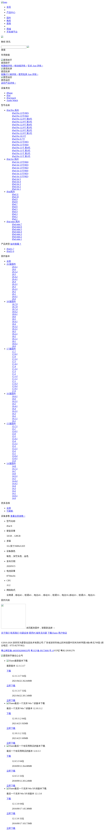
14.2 (14, 491)
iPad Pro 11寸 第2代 (21, 153)
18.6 (14, 316)
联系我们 (14, 633)
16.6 (14, 399)
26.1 (14, 294)
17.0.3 (15, 383)
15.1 (14, 453)
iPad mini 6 (17, 227)
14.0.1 (15, 496)
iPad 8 (15, 202)
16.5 (14, 404)
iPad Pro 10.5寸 (19, 136)
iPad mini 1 (17, 239)
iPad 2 (15, 216)
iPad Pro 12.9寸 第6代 (22, 119)
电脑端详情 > (7, 66)
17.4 (14, 366)
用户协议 (62, 633)
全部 (9, 261)
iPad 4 (15, 211)
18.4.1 (15, 321)
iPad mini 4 (17, 232)
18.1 (14, 341)
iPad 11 (15, 194)
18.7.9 (15, 304)
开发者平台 (12, 32)
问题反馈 (24, 633)
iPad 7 (15, 204)
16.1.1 (15, 418)
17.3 (14, 371)
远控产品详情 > (8, 83)
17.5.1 (15, 359)
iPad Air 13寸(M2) (20, 168)
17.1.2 (15, 376)
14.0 (14, 498)
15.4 (14, 441)
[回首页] (4, 2)
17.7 (14, 351)
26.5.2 (15, 272)
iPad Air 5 (16, 179)
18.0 (14, 346)
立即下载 (11, 685)
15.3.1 (15, 443)
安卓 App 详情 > (35, 66)
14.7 (14, 471)
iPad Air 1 (16, 189)
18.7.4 (15, 309)
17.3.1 (15, 369)
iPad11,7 (10, 249)
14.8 (14, 466)
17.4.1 (15, 364)
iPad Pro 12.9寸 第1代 (22, 133)
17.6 (14, 356)
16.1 (14, 421)
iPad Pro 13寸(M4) (20, 116)
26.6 (14, 269)
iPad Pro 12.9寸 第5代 (22, 122)
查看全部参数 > (17, 516)
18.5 (14, 319)
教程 (9, 20)
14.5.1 (15, 476)
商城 (9, 29)
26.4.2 (15, 277)
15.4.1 (15, 438)
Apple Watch (12, 100)
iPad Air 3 (16, 184)
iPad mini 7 (17, 224)
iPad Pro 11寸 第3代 (21, 150)
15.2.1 (15, 448)
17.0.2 (15, 386)
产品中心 (11, 12)
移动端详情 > (20, 66)
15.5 (14, 436)
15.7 (14, 429)
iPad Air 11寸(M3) (20, 173)
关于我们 (5, 633)
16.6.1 (15, 396)
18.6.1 (15, 314)
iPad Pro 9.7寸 (18, 139)
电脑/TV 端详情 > (9, 74)
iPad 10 (15, 197)
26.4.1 (15, 279)
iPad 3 (15, 214)
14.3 (14, 488)
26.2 (14, 291)
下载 (9, 671)
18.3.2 (15, 326)
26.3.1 (15, 284)
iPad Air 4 (16, 181)
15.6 (14, 434)
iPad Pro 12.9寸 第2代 (22, 130)
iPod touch (11, 98)
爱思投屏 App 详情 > (28, 74)
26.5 (14, 274)
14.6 (14, 473)
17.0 (14, 391)
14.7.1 (15, 468)
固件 (9, 18)
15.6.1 (15, 431)
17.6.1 (15, 354)
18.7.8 (15, 307)
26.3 (14, 286)
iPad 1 (15, 219)
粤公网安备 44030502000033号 (15, 650)
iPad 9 (15, 199)
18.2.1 (15, 334)
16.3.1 (15, 411)
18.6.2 (15, 311)
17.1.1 (15, 378)
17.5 (14, 361)
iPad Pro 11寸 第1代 (21, 156)
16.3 (14, 413)
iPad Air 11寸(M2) (20, 176)
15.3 (14, 446)
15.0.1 (15, 458)
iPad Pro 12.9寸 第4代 (22, 124)
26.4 (14, 281)
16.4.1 (15, 406)
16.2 (14, 416)
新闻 (9, 23)
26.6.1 (15, 267)
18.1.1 (15, 339)
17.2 (14, 374)
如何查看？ (15, 244)
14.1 (14, 493)
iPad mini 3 (17, 234)
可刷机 (10, 511)
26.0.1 (15, 296)
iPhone (10, 93)
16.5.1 (15, 401)
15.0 (14, 461)
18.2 (14, 336)
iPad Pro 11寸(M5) (20, 142)
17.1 (14, 381)
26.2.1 (15, 289)
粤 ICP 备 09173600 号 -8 (42, 650)
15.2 (14, 451)
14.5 (14, 478)
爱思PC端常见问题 (38, 633)
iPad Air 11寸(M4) (20, 170)
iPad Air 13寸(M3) (20, 165)
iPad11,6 (10, 251)
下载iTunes (53, 633)
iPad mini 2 (17, 237)
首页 (9, 7)
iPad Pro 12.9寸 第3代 (22, 127)
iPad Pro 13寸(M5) (20, 113)
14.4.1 (15, 483)
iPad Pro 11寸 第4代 (21, 147)
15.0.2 (15, 456)
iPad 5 (15, 209)
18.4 (14, 324)
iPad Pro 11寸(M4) (20, 145)
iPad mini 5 (17, 229)
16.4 (14, 408)
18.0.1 (15, 343)
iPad (8, 95)
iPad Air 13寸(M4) (20, 162)
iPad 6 (15, 206)
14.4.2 (15, 481)
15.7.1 (15, 426)
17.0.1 (15, 388)
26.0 (14, 299)
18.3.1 (15, 329)
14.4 (14, 486)
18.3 (14, 331)
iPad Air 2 (16, 186)
